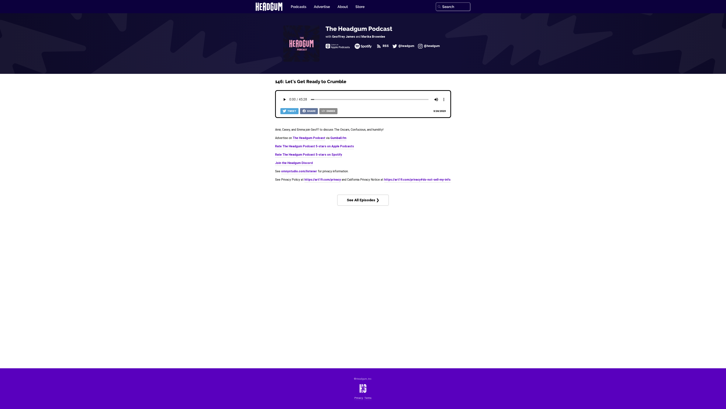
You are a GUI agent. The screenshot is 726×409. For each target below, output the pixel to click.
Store (360, 7)
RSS (385, 46)
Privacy (358, 398)
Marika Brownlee (373, 36)
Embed (330, 111)
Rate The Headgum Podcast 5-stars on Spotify (308, 154)
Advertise (322, 7)
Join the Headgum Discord (294, 163)
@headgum (406, 46)
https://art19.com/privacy (322, 179)
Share (311, 111)
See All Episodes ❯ (363, 200)
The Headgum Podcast (359, 28)
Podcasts (298, 7)
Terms (368, 398)
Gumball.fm (338, 138)
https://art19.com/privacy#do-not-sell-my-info (417, 179)
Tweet (291, 111)
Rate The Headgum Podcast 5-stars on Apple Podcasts (314, 146)
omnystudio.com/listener (299, 171)
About (342, 7)
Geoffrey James (343, 36)
